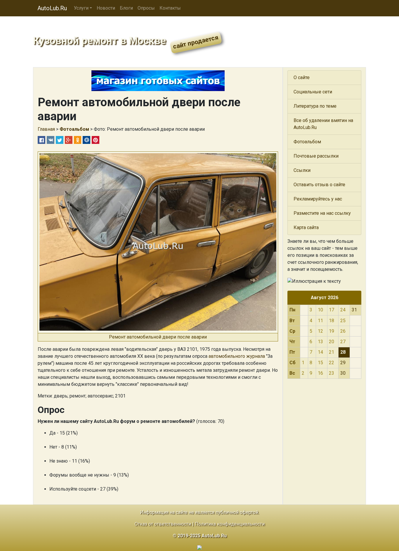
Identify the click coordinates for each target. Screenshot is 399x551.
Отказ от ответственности (163, 524)
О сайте (302, 77)
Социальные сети (313, 92)
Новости (106, 8)
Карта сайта (306, 227)
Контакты (170, 8)
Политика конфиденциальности (230, 524)
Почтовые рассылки (316, 156)
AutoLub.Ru (52, 8)
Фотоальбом (307, 141)
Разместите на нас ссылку (322, 213)
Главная (46, 129)
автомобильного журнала (237, 356)
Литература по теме (315, 106)
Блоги (126, 8)
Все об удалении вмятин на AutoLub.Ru (323, 124)
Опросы (146, 8)
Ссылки (302, 170)
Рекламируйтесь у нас (318, 199)
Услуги (81, 8)
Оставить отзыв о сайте (319, 184)
